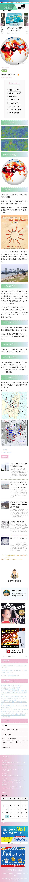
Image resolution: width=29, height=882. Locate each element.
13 (14, 809)
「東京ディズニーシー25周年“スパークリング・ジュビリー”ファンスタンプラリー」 (14, 781)
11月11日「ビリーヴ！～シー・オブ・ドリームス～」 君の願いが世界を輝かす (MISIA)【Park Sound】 (14, 715)
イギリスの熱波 (13, 100)
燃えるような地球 (14, 93)
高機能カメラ (6, 747)
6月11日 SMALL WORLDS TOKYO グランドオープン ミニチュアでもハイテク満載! (18, 485)
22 (22, 813)
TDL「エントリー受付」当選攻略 (10, 687)
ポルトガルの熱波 (14, 110)
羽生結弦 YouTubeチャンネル (14, 559)
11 (7, 809)
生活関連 (5, 450)
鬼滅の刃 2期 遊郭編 (17, 522)
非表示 (17, 83)
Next (27, 24)
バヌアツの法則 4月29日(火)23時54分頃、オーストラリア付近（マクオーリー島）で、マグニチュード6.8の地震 (14, 698)
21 (18, 813)
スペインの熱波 (13, 106)
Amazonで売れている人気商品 (10, 729)
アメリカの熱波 (13, 113)
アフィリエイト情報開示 (9, 738)
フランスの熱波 (13, 103)
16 (26, 809)
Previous (1, 24)
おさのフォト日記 (14, 870)
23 (26, 813)
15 (22, 809)
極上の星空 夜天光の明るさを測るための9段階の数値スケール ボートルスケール (14, 710)
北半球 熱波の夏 (7, 452)
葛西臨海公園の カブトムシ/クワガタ (12, 685)
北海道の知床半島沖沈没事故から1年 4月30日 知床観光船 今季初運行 (18, 504)
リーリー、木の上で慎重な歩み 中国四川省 (15, 28)
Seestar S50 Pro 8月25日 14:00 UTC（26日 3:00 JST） (14, 666)
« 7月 (3, 823)
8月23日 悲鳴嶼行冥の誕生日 (10, 675)
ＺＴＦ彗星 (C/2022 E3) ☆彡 (10, 689)
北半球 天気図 (13, 90)
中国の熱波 (12, 96)
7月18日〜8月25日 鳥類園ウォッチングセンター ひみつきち (14, 671)
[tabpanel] (14, 24)
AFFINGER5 (17, 879)
